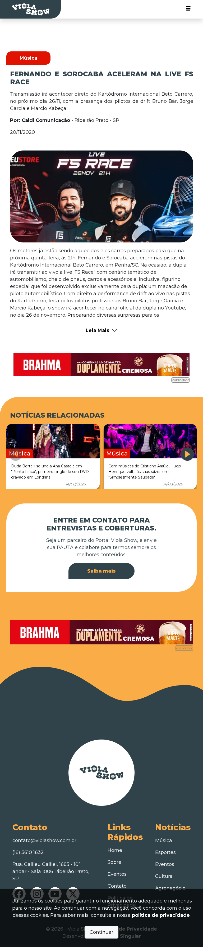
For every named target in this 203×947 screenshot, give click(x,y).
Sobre (114, 862)
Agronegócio (170, 888)
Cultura (164, 876)
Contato (117, 886)
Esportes (165, 852)
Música (163, 840)
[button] (187, 454)
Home (115, 850)
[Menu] (188, 9)
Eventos (117, 874)
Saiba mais (101, 571)
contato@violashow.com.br (44, 840)
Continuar (101, 932)
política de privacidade (161, 915)
